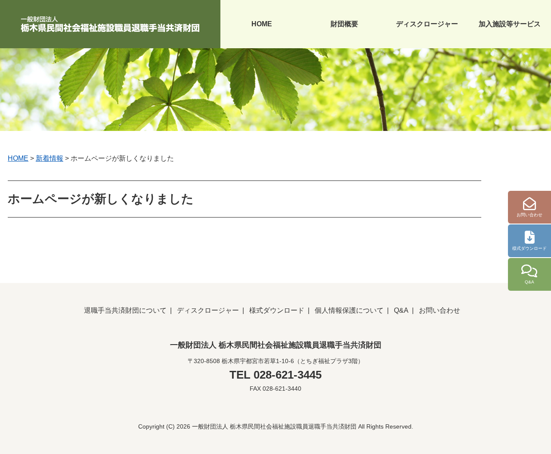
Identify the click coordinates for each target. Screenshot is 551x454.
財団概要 (344, 24)
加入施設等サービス (510, 24)
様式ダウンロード (276, 310)
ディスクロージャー (427, 24)
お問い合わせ (439, 310)
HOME (261, 24)
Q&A (401, 310)
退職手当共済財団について (125, 310)
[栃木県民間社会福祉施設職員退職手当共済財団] (110, 22)
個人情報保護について (349, 310)
